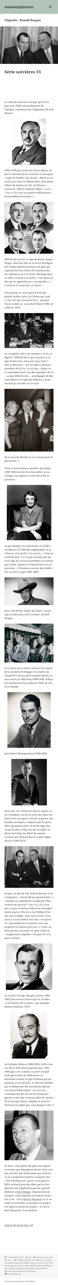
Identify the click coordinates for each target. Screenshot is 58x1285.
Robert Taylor (34, 1268)
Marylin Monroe (37, 1265)
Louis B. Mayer (23, 1265)
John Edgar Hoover (28, 1262)
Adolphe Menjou (24, 1260)
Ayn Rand (36, 1260)
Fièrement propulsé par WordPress (19, 1281)
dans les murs (42, 1257)
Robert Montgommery (18, 1268)
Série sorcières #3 (22, 72)
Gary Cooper (46, 1260)
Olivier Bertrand (32, 1199)
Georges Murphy (11, 1262)
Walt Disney (31, 1271)
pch (29, 1257)
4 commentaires (14, 1274)
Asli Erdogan (23, 1191)
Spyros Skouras (18, 1271)
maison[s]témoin (18, 6)
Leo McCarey (42, 1262)
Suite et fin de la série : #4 (18, 1225)
